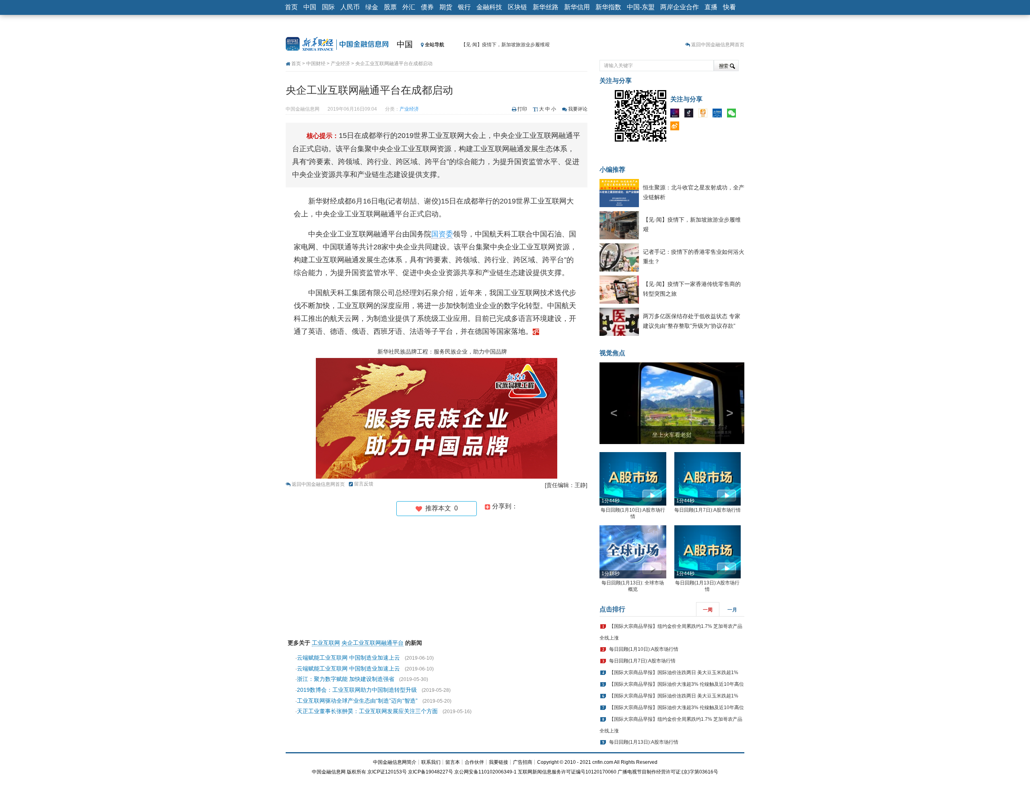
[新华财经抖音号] (690, 114)
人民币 (350, 7)
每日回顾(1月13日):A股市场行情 (643, 742)
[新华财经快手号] (704, 114)
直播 (711, 7)
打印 (522, 109)
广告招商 (522, 762)
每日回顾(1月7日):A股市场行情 (707, 510)
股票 (390, 7)
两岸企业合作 (679, 7)
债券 (427, 7)
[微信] (733, 114)
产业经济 (340, 63)
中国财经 (315, 63)
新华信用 (577, 7)
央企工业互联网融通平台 (373, 643)
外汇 (408, 7)
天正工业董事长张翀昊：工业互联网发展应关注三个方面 (367, 711)
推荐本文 (440, 508)
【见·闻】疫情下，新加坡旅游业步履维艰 (505, 44)
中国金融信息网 (329, 772)
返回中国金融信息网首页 (717, 44)
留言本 (452, 762)
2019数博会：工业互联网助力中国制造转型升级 (357, 690)
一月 (732, 610)
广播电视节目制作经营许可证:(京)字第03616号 (668, 772)
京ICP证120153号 (387, 772)
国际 (328, 7)
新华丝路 (545, 7)
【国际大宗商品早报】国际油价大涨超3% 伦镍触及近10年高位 (676, 684)
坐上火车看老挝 (672, 435)
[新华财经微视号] (676, 114)
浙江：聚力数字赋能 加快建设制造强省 (345, 679)
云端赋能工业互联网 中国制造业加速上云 (348, 657)
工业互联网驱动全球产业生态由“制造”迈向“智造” (357, 700)
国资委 (442, 234)
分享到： (504, 506)
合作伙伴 (474, 762)
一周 (708, 610)
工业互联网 (326, 643)
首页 (291, 7)
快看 (729, 7)
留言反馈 (363, 484)
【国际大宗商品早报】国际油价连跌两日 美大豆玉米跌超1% (673, 672)
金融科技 (489, 7)
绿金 (371, 7)
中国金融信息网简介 (394, 762)
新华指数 (608, 7)
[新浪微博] (676, 127)
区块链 (517, 7)
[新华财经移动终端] (719, 114)
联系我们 (431, 762)
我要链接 (498, 762)
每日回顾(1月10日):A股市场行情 (643, 649)
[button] (610, 403)
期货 (445, 7)
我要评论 (577, 109)
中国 (309, 7)
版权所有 (356, 772)
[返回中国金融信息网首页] (536, 331)
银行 (464, 7)
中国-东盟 (641, 7)
